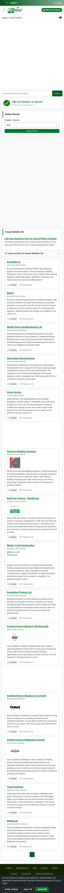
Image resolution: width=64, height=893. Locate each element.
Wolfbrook (12, 821)
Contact (44, 868)
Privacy (14, 873)
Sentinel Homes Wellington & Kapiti (26, 739)
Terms (55, 868)
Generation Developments (21, 358)
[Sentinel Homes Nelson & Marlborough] (32, 638)
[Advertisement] (32, 54)
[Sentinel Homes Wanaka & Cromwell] (32, 707)
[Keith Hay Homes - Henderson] (32, 510)
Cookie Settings (11, 889)
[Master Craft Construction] (32, 557)
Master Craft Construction (21, 545)
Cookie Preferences (44, 873)
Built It (10, 293)
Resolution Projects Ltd (19, 592)
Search (57, 93)
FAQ (34, 868)
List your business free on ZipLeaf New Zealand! (31, 238)
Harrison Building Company (21, 451)
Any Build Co (13, 262)
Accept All (42, 889)
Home (4, 18)
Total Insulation (15, 787)
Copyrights (26, 873)
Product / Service (12, 120)
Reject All (28, 889)
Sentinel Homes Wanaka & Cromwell (26, 695)
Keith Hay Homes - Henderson (23, 498)
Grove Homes (14, 392)
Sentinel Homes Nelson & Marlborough (28, 626)
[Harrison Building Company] (32, 463)
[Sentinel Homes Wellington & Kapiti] (32, 751)
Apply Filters (32, 131)
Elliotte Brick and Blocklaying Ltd (24, 327)
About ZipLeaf (22, 868)
